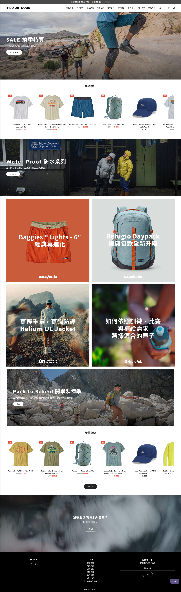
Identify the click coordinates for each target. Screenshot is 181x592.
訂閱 (147, 574)
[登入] (164, 8)
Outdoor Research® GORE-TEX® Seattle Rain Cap (144, 126)
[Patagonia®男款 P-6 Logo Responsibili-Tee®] (21, 107)
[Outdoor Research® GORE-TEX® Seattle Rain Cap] (144, 107)
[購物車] (173, 8)
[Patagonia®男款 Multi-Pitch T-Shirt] (21, 453)
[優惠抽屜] (169, 8)
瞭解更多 (13, 174)
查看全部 (90, 486)
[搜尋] (160, 8)
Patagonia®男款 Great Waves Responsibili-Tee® (52, 472)
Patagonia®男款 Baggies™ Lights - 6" (83, 124)
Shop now (14, 52)
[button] (9, 112)
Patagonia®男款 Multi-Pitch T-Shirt (21, 471)
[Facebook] (31, 564)
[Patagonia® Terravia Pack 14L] (113, 107)
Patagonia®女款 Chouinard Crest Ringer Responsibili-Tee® (114, 472)
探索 (18, 404)
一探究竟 (90, 529)
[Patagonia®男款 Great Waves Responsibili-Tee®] (52, 453)
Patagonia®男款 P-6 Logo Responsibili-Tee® (21, 126)
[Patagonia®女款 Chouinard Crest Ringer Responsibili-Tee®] (113, 453)
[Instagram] (36, 564)
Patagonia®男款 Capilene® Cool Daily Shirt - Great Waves (52, 126)
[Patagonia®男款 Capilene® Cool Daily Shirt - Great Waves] (52, 107)
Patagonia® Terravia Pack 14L (114, 124)
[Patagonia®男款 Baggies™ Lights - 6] (82, 107)
